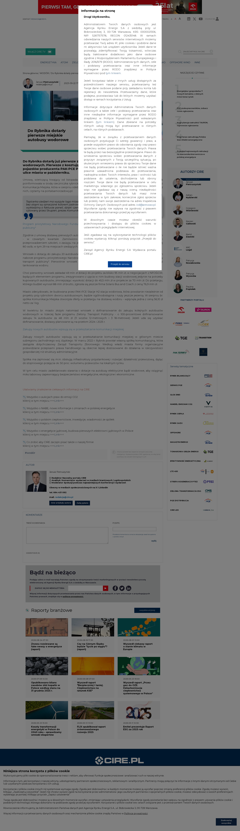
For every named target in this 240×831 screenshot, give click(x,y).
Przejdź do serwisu (120, 264)
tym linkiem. (113, 73)
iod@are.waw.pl (146, 204)
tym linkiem (105, 122)
